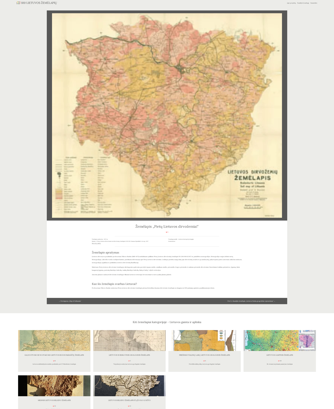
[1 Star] (166, 232)
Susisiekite (313, 3)
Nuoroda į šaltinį (96, 243)
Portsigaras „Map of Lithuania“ (70, 301)
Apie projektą (291, 3)
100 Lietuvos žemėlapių (39, 3)
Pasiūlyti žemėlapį (303, 3)
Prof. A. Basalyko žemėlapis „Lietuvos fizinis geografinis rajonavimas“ (251, 301)
